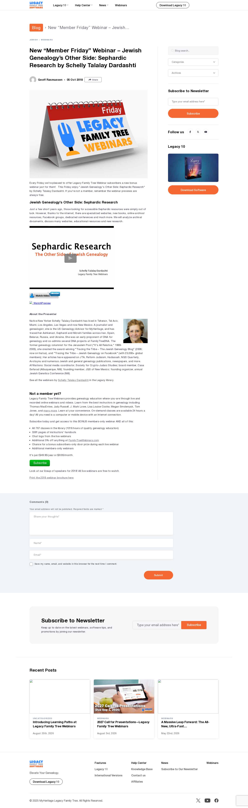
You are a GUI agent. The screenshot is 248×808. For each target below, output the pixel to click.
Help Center (138, 762)
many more (50, 410)
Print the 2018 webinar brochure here (51, 477)
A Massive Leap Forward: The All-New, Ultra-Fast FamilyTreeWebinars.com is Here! (185, 724)
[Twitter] (198, 132)
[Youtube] (206, 132)
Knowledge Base (142, 769)
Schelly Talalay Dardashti (73, 380)
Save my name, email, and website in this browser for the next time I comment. (76, 564)
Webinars (121, 5)
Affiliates (137, 781)
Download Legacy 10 (173, 5)
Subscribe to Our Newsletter (179, 769)
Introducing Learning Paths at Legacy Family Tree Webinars (54, 724)
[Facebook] (190, 132)
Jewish (34, 40)
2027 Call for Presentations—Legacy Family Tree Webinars (123, 724)
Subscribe (193, 113)
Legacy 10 (101, 769)
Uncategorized (42, 718)
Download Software (193, 190)
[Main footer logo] (36, 764)
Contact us (138, 775)
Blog (36, 27)
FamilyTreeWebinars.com (84, 440)
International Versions (108, 775)
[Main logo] (36, 5)
